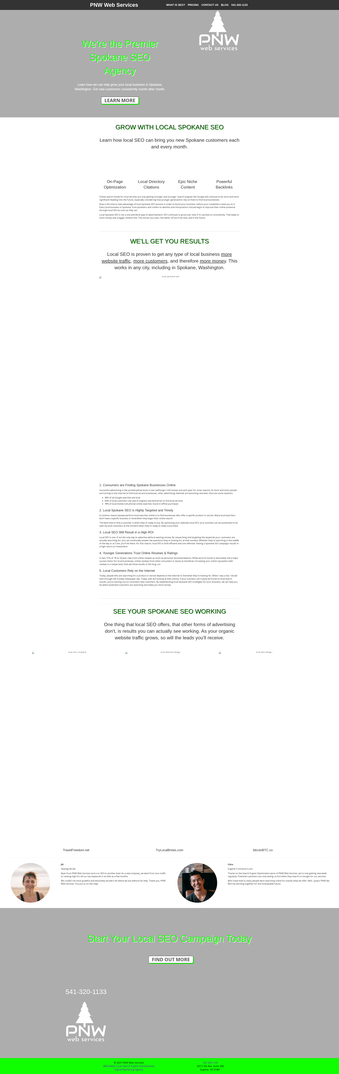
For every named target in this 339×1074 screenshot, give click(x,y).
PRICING (193, 4)
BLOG (225, 4)
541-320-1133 (239, 4)
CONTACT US (209, 4)
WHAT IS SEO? (175, 4)
